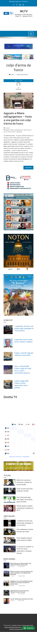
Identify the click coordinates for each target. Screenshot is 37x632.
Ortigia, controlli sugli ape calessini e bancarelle (23, 354)
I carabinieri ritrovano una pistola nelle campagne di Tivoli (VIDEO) (23, 328)
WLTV (24, 11)
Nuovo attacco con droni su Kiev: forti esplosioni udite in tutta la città (20, 564)
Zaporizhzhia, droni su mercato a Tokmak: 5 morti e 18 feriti (19, 591)
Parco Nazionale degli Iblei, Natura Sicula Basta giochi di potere (24, 500)
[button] (28, 628)
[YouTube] (23, 5)
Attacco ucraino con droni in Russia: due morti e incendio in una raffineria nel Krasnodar (21, 573)
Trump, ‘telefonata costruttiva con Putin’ (21, 599)
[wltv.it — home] (8, 13)
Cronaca (7, 128)
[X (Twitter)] (16, 5)
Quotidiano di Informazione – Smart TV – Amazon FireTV (24, 15)
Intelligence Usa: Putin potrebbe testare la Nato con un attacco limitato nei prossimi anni (21, 582)
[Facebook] (13, 5)
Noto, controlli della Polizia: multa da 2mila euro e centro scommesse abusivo (22, 369)
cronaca (9, 131)
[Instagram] (20, 5)
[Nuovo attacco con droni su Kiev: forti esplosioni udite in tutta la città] (6, 565)
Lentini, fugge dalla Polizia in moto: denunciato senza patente (21, 384)
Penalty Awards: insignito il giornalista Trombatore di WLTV (25, 508)
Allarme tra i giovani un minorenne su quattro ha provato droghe (24, 482)
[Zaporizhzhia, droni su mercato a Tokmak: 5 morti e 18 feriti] (6, 593)
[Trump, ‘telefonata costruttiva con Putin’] (6, 601)
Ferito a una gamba (17, 131)
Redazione (18, 89)
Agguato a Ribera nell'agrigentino (14, 130)
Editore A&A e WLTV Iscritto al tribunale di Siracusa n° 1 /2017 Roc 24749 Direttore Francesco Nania (18, 627)
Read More (28, 167)
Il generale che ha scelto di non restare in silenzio (23, 341)
